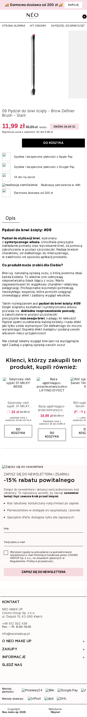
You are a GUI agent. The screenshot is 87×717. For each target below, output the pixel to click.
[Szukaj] (65, 16)
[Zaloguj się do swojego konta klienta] (74, 16)
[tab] (10, 219)
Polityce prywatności (40, 561)
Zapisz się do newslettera (43, 572)
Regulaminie (17, 561)
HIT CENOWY (38, 25)
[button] (83, 16)
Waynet (55, 712)
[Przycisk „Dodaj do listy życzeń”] (30, 379)
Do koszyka (53, 143)
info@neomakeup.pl (16, 633)
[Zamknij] (84, 5)
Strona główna (13, 25)
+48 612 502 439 (14, 623)
